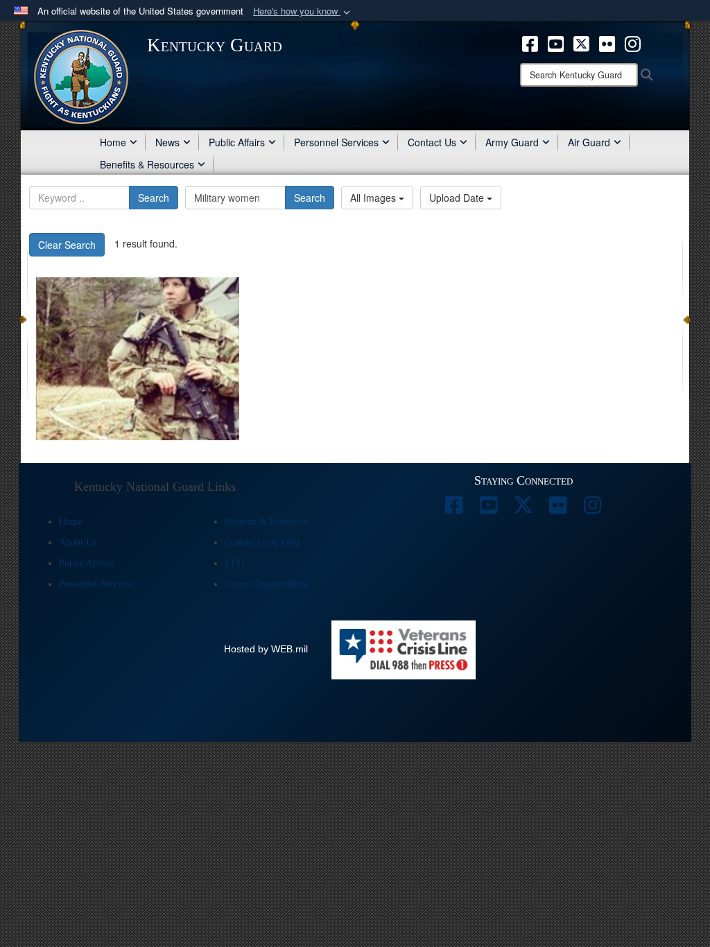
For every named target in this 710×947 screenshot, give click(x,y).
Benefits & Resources (147, 164)
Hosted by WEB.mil (266, 648)
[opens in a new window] (530, 42)
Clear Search (67, 245)
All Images (374, 198)
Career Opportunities (265, 584)
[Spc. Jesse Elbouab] (137, 358)
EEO (234, 563)
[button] (303, 11)
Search (153, 198)
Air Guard (589, 142)
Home (113, 142)
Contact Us (432, 142)
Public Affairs (237, 142)
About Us (77, 542)
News (167, 142)
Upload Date (458, 198)
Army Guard (512, 142)
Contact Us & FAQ (262, 542)
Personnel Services (336, 142)
